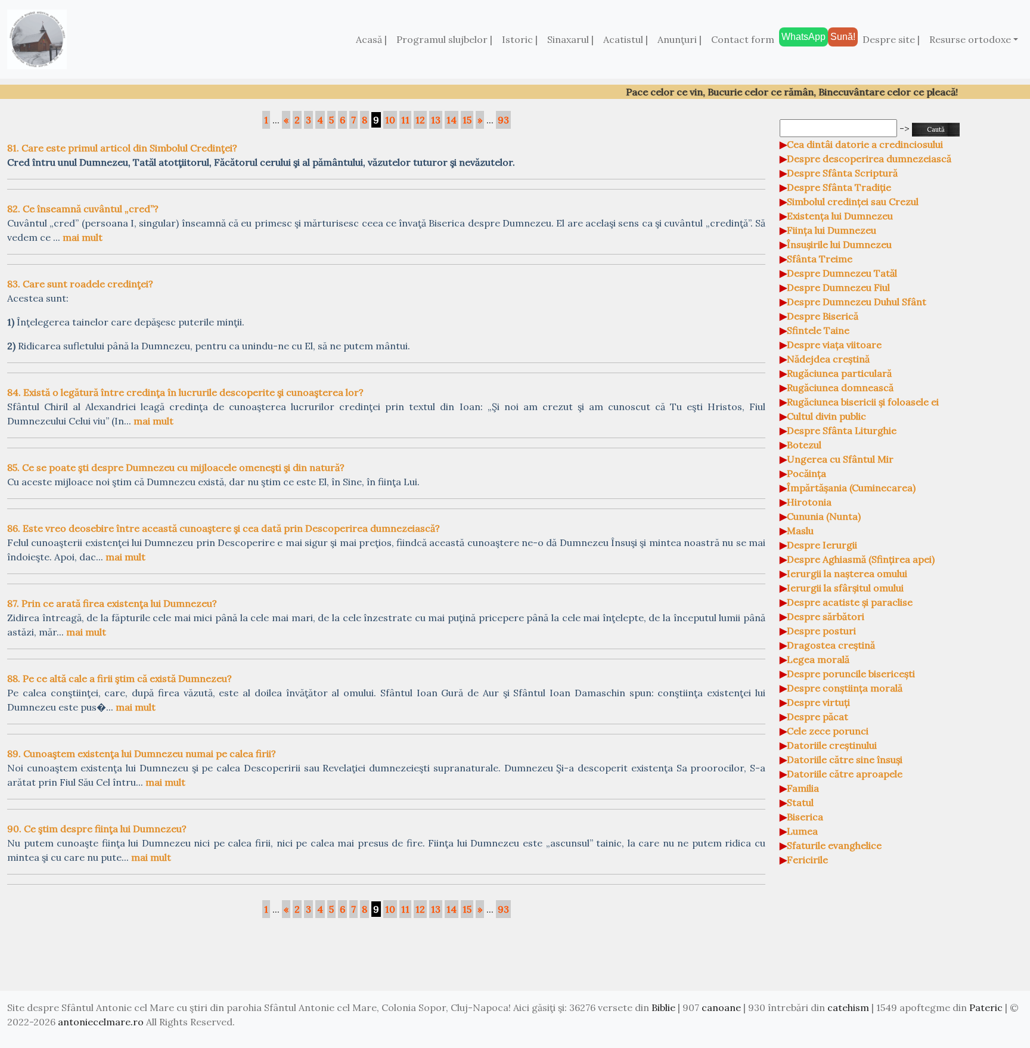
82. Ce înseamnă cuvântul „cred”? (83, 209)
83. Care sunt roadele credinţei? (80, 284)
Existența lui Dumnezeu (840, 216)
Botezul (804, 445)
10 (390, 120)
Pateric (986, 1007)
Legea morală (818, 659)
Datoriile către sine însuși (844, 759)
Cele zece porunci (827, 731)
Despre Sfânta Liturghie (841, 430)
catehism (848, 1007)
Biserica (805, 817)
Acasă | (371, 39)
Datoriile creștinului (832, 745)
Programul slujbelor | (444, 39)
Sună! (842, 37)
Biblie (663, 1007)
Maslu (800, 531)
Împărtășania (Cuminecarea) (851, 488)
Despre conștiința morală (844, 688)
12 (420, 120)
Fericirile (807, 860)
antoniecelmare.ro (101, 1022)
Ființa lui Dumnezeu (831, 230)
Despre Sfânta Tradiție (839, 187)
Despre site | (891, 39)
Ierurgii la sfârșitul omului (845, 588)
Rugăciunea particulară (839, 373)
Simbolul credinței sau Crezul (853, 201)
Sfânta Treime (819, 259)
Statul (800, 802)
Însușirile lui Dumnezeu (839, 244)
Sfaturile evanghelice (834, 845)
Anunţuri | (679, 39)
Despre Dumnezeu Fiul (838, 287)
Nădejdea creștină (828, 359)
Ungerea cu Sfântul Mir (840, 459)
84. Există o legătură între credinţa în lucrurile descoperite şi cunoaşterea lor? (185, 392)
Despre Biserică (822, 316)
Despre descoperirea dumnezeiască (869, 159)
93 (503, 120)
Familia (803, 788)
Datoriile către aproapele (844, 774)
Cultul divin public (826, 416)
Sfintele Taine (818, 330)
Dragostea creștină (831, 645)
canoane (721, 1007)
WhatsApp (803, 37)
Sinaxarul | (570, 39)
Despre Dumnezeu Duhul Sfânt (856, 302)
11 (405, 120)
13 (435, 120)
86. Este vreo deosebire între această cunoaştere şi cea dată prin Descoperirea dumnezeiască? (223, 528)
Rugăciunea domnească (840, 387)
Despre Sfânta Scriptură (842, 173)
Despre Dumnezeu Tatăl (842, 273)
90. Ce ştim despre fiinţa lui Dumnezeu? (97, 829)
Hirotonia (809, 502)
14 (451, 120)
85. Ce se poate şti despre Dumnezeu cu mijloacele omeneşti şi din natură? (176, 467)
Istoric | (520, 39)
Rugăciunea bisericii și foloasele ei (863, 402)
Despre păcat (817, 717)
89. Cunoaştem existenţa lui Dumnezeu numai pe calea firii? (141, 753)
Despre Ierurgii (822, 545)
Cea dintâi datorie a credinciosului (865, 144)
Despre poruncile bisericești (851, 674)
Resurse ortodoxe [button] (970, 39)
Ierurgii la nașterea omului (847, 573)
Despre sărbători (825, 616)
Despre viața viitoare (834, 345)
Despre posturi (821, 631)
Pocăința (806, 473)
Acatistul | (625, 39)
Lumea (802, 831)
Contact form (742, 39)
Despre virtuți (818, 702)
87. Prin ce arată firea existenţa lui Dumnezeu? (112, 603)
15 (467, 120)
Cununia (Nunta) (824, 516)
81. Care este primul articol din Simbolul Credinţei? (122, 148)
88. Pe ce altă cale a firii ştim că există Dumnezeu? (119, 678)
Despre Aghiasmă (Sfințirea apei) (861, 559)
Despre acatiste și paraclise (850, 602)
